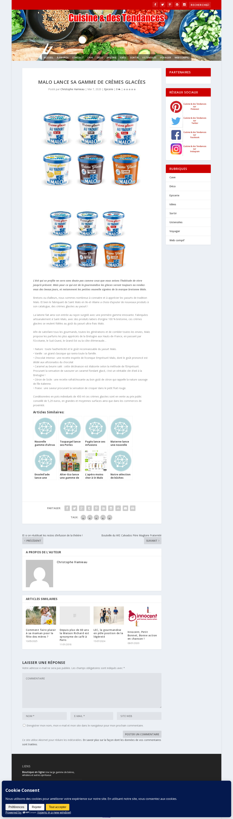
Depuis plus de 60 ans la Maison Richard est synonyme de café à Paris (74, 635)
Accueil (48, 57)
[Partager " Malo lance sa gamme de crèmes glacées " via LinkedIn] (103, 508)
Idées (123, 57)
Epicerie (111, 57)
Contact (78, 57)
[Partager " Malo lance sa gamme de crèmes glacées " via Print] (132, 508)
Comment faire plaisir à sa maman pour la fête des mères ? (41, 633)
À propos (63, 57)
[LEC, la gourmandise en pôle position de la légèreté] (109, 615)
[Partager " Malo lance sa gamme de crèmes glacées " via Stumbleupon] (118, 508)
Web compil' (182, 57)
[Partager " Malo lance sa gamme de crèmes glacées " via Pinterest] (96, 508)
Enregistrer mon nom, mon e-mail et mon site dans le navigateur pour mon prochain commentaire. (85, 725)
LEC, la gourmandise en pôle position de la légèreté (108, 633)
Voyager (165, 57)
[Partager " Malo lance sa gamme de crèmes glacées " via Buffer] (110, 508)
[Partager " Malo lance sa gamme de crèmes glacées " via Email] (125, 508)
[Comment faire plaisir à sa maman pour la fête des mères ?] (41, 615)
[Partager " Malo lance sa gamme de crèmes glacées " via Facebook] (67, 508)
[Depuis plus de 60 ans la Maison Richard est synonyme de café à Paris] (75, 615)
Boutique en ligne (33, 772)
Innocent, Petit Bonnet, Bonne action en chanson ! (142, 635)
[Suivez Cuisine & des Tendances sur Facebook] (188, 141)
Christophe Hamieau (72, 89)
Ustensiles (149, 57)
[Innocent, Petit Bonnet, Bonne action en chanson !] (143, 616)
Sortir (134, 57)
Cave (90, 57)
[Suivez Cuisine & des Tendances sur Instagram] (188, 155)
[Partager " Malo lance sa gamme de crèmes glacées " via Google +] (81, 508)
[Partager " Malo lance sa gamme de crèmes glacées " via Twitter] (74, 508)
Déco (100, 57)
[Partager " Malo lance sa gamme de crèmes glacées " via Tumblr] (89, 508)
